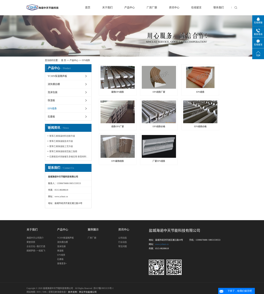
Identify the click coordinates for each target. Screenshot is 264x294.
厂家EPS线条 (159, 161)
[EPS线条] (200, 77)
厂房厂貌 (152, 7)
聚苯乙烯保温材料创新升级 (62, 136)
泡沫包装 (52, 92)
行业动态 (122, 242)
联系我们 (218, 7)
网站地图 (31, 292)
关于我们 (107, 7)
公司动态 (122, 238)
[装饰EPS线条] (118, 77)
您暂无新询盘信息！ (58, 292)
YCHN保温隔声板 (57, 76)
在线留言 (196, 7)
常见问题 (122, 246)
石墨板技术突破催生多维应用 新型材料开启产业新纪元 (69, 156)
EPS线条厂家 (159, 92)
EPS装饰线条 (117, 161)
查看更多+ (62, 263)
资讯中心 (174, 7)
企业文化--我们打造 (36, 246)
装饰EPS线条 (117, 92)
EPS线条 (86, 60)
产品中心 (129, 7)
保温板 (51, 100)
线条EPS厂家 (117, 126)
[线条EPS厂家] (118, 111)
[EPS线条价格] (159, 111)
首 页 (63, 60)
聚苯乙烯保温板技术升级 (61, 141)
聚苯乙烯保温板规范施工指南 (63, 151)
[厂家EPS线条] (159, 146)
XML (44, 292)
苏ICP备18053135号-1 (103, 288)
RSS (39, 292)
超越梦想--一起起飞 (36, 251)
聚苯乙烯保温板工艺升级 (61, 146)
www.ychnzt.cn (162, 244)
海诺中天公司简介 (35, 238)
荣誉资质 (31, 242)
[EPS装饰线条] (118, 146)
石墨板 (51, 116)
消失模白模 (54, 84)
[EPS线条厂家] (159, 77)
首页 (87, 7)
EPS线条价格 (159, 126)
